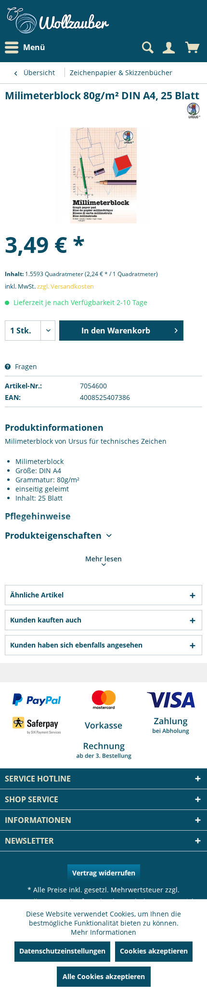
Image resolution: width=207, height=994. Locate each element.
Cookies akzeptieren (154, 950)
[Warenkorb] (192, 47)
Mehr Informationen (103, 932)
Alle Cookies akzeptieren (104, 976)
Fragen (25, 366)
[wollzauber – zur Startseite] (58, 20)
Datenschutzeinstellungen (62, 950)
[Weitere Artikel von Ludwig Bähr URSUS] (193, 110)
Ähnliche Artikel (37, 594)
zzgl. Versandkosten (65, 286)
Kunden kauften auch (45, 619)
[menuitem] (27, 47)
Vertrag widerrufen (103, 872)
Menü (34, 47)
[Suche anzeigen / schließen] (146, 47)
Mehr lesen (103, 558)
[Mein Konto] (168, 47)
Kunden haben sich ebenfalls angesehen (76, 644)
